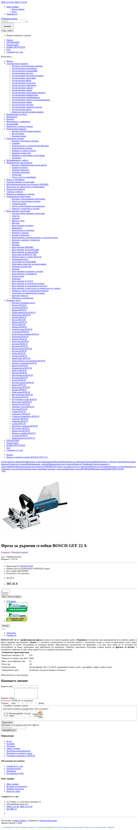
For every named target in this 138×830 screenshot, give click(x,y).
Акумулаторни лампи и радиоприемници (31, 100)
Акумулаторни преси (21, 109)
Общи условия (13, 748)
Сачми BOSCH (19, 411)
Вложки (15, 242)
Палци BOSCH (19, 385)
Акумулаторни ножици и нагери (27, 107)
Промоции (11, 771)
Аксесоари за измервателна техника (28, 293)
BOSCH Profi (27, 566)
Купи (4, 597)
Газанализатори (19, 204)
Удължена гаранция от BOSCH (20, 756)
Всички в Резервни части (23, 303)
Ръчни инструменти (15, 189)
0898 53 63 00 (12, 806)
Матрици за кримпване (22, 298)
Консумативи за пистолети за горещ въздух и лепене (36, 288)
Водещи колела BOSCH (23, 382)
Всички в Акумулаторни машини (27, 66)
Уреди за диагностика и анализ (26, 201)
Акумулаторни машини (17, 63)
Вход (14, 11)
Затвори (5, 626)
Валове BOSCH (19, 310)
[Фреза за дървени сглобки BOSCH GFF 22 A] (34, 539)
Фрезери (16, 245)
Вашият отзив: (7, 698)
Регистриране (18, 9)
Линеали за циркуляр (21, 266)
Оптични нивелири (21, 172)
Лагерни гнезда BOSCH (23, 407)
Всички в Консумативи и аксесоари (28, 213)
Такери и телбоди (14, 191)
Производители (13, 768)
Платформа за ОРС (15, 773)
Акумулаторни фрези (21, 80)
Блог (8, 49)
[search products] (27, 21)
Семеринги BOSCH (21, 414)
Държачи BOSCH (20, 421)
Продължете (7, 722)
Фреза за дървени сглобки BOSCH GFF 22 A (27, 457)
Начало (9, 40)
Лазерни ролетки (19, 167)
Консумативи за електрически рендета (29, 286)
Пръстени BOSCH (20, 341)
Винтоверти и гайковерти (18, 121)
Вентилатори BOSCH (22, 349)
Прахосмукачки (19, 136)
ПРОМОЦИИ (12, 42)
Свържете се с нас (14, 52)
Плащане (10, 743)
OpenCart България (48, 820)
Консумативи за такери (22, 225)
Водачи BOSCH (19, 390)
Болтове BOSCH (19, 344)
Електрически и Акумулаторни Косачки (30, 146)
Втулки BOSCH (19, 351)
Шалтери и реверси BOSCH (25, 426)
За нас (9, 741)
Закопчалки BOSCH (21, 358)
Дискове (16, 218)
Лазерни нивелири (20, 170)
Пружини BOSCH (20, 397)
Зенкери (15, 269)
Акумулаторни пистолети (24, 83)
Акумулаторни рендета (22, 73)
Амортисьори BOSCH (22, 329)
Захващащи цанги (20, 259)
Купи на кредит (14, 597)
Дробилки (16, 158)
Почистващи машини (16, 129)
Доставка (10, 746)
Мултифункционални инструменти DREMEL (27, 184)
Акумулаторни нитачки (23, 104)
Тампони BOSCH (20, 419)
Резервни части (13, 300)
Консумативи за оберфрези (24, 274)
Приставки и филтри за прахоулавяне (29, 264)
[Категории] (12, 57)
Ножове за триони (20, 233)
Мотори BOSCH (19, 373)
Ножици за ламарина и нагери (20, 194)
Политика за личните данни (19, 753)
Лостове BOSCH (19, 409)
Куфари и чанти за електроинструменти (30, 291)
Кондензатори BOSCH (22, 394)
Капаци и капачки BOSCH (24, 363)
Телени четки (18, 276)
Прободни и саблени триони (19, 126)
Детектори (17, 175)
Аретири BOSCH (20, 307)
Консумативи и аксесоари (18, 211)
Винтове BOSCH (20, 346)
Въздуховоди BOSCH (22, 402)
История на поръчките (16, 786)
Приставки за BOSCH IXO (24, 254)
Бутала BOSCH (19, 380)
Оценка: (5, 703)
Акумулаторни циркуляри (24, 78)
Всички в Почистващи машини (26, 131)
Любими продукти (15, 789)
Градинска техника (15, 138)
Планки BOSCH (19, 339)
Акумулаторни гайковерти (24, 85)
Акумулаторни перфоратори (25, 95)
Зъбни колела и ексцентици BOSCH (28, 361)
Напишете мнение (19, 552)
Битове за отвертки (21, 235)
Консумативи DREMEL (23, 247)
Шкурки (16, 223)
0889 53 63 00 (26, 806)
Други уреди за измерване (24, 177)
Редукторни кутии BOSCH (24, 399)
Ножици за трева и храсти (24, 150)
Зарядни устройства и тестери (25, 208)
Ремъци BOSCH (19, 327)
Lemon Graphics (19, 820)
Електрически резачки (22, 148)
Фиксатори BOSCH (21, 387)
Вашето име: (7, 686)
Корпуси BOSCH (20, 365)
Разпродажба (12, 45)
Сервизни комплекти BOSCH (25, 416)
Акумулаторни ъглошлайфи (24, 71)
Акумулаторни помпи (22, 102)
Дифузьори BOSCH (21, 392)
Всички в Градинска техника (25, 141)
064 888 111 (11, 809)
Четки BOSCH (18, 324)
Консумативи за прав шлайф (25, 252)
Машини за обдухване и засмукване (28, 155)
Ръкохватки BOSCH (21, 315)
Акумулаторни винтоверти (24, 68)
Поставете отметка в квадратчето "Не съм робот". (26, 709)
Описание (11, 633)
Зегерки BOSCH (19, 356)
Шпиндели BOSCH (21, 431)
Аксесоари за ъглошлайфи (24, 262)
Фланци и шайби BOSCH (23, 433)
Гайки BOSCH (18, 353)
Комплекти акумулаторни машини (28, 112)
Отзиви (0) (11, 635)
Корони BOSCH (19, 322)
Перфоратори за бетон (16, 114)
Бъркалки (16, 278)
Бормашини (11, 117)
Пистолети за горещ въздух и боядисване (25, 187)
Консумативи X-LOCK (22, 281)
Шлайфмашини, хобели (17, 160)
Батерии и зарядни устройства (26, 240)
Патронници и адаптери (23, 230)
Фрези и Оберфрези (15, 179)
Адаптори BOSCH (20, 332)
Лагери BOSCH (19, 317)
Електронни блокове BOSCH (25, 334)
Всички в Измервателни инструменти (29, 165)
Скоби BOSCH (19, 423)
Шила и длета (18, 220)
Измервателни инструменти (19, 162)
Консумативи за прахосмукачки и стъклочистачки (35, 237)
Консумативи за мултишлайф (25, 249)
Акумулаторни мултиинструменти (28, 76)
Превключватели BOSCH (23, 312)
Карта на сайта (13, 791)
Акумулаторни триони (22, 88)
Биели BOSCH (18, 320)
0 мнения (5, 552)
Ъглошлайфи (12, 124)
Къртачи (10, 119)
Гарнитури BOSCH (21, 404)
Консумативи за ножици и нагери (27, 271)
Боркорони (17, 228)
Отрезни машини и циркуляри (20, 182)
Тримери (16, 143)
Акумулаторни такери (22, 90)
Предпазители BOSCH (22, 375)
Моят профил (12, 784)
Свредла (16, 216)
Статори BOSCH (19, 436)
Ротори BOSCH (19, 305)
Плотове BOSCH (20, 378)
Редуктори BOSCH (21, 428)
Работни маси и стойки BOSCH (26, 257)
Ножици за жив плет (21, 153)
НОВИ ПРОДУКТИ (15, 47)
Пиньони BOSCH (20, 336)
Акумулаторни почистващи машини (28, 92)
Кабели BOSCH (19, 370)
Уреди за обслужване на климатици (28, 206)
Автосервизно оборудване (18, 196)
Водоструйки (18, 133)
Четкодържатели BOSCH (23, 438)
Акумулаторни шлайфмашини (26, 97)
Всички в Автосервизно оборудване (28, 199)
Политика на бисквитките (18, 751)
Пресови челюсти (20, 295)
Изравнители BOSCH (22, 368)
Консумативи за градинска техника (28, 283)
